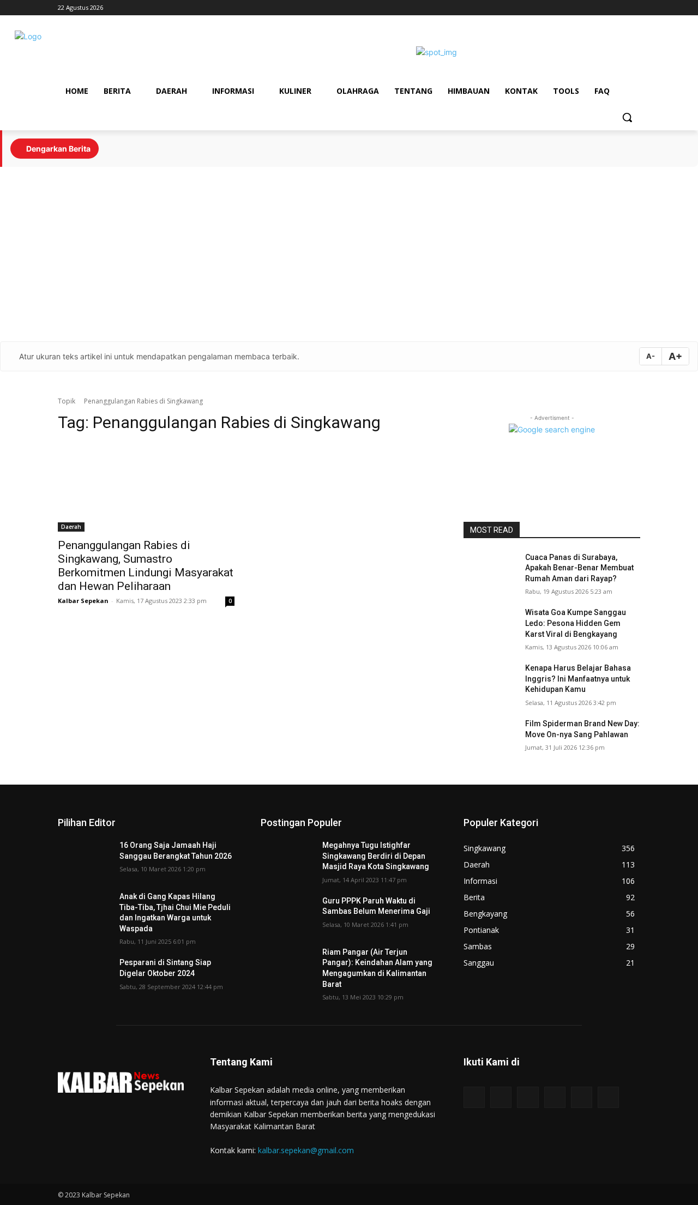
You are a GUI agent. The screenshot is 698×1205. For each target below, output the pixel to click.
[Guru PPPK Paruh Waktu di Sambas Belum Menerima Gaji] (287, 914)
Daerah (71, 527)
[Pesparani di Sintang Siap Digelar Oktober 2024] (84, 976)
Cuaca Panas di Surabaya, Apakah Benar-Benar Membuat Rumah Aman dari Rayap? (579, 568)
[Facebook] (588, 8)
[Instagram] (604, 8)
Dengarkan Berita (58, 148)
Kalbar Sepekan (83, 601)
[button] (627, 117)
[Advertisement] (349, 254)
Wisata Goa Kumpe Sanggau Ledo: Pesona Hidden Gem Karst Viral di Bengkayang (575, 623)
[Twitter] (634, 8)
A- (650, 356)
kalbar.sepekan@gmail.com (306, 1150)
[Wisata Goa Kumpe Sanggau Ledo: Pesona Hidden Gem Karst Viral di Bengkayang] (490, 625)
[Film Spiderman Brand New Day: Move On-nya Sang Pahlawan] (490, 737)
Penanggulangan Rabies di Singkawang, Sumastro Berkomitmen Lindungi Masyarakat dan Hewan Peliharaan (145, 566)
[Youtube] (618, 8)
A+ (675, 356)
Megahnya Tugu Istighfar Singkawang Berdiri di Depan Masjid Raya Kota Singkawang (375, 856)
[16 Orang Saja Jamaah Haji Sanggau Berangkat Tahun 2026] (84, 858)
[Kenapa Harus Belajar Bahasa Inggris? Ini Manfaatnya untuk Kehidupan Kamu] (490, 681)
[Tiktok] (573, 8)
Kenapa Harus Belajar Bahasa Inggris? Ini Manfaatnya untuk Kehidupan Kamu (578, 679)
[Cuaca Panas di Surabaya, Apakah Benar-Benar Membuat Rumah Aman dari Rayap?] (490, 570)
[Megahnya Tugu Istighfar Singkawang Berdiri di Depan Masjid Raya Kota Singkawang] (287, 858)
